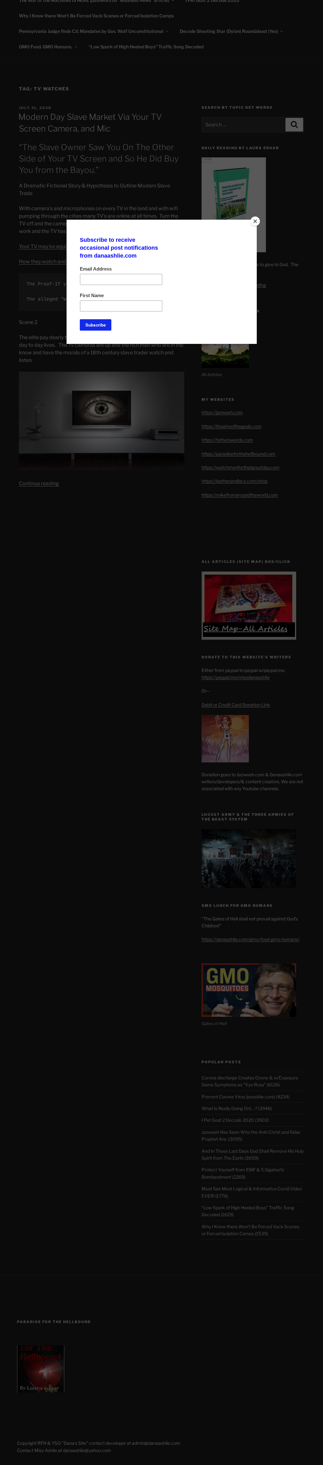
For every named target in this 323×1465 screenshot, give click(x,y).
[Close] (255, 221)
